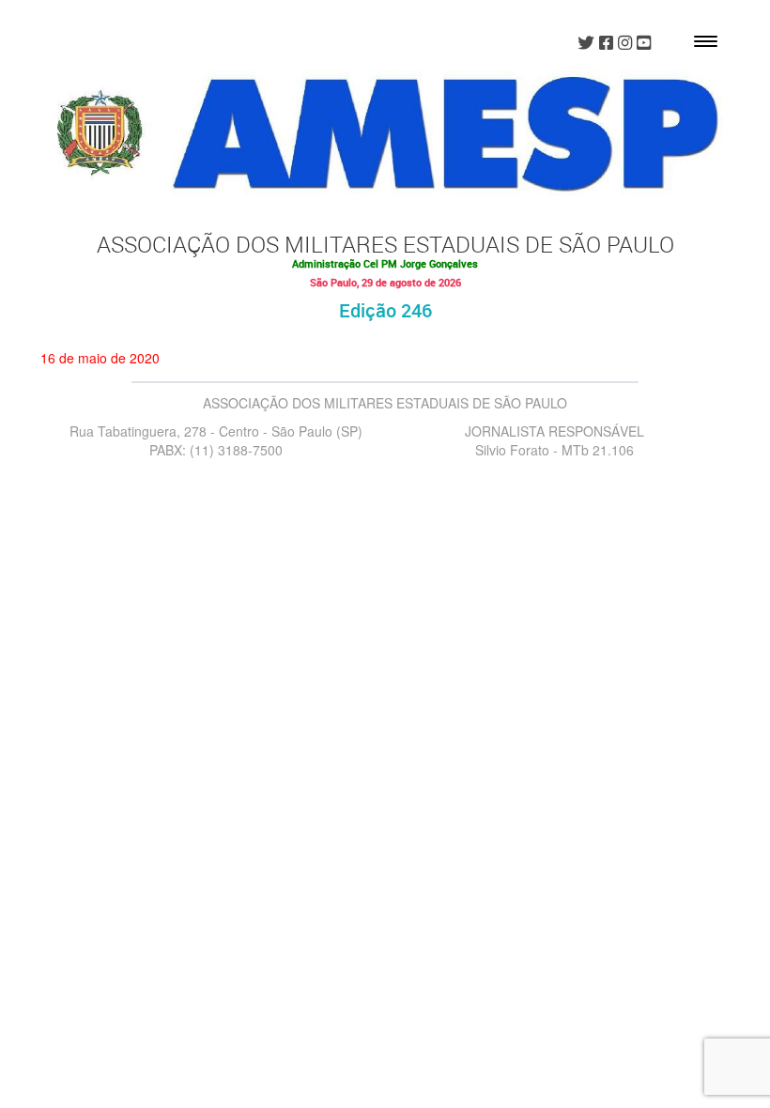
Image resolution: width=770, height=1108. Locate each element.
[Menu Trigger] (706, 40)
